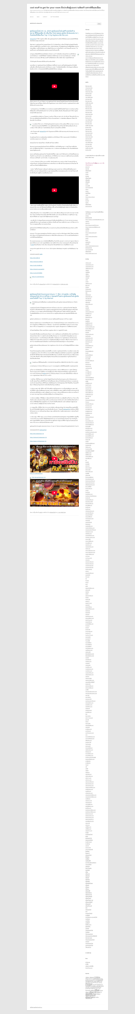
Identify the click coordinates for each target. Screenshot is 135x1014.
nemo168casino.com (90, 550)
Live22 (86, 490)
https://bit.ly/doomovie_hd (37, 433)
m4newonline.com (89, 511)
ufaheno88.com (89, 776)
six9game (87, 708)
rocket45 (87, 663)
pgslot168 (87, 599)
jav (86, 460)
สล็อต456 (87, 875)
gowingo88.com (89, 437)
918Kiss (87, 287)
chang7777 (87, 375)
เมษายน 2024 (88, 138)
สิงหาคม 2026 (88, 86)
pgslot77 (87, 601)
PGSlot (87, 597)
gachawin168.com (89, 422)
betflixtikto (88, 336)
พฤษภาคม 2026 (89, 91)
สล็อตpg (87, 887)
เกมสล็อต (87, 921)
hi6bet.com (88, 447)
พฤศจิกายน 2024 (89, 125)
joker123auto (88, 467)
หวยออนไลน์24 (88, 913)
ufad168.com (88, 774)
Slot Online (88, 716)
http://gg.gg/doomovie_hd (38, 477)
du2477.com (88, 385)
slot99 (86, 172)
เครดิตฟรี (87, 923)
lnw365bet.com (89, 494)
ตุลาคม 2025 (88, 105)
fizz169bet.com (88, 409)
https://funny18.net (90, 197)
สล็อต (86, 872)
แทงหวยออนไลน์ (89, 945)
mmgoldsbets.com (89, 535)
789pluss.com (88, 283)
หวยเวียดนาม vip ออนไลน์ (91, 917)
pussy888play (88, 644)
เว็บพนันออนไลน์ (89, 930)
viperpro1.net (88, 800)
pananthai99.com (89, 573)
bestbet (87, 332)
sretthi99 (87, 727)
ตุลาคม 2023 (88, 150)
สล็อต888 (87, 180)
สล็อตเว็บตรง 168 (89, 900)
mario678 (87, 520)
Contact (45, 16)
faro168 (87, 398)
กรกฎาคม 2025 (88, 110)
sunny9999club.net (89, 738)
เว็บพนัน (87, 928)
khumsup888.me (89, 477)
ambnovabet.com (89, 311)
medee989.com (89, 526)
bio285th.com (88, 347)
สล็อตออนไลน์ (88, 894)
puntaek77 (87, 639)
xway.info (87, 823)
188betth (87, 276)
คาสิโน (87, 832)
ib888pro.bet (88, 452)
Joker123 (87, 466)
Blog (38, 16)
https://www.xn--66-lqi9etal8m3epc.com (94, 219)
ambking (87, 309)
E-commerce (88, 387)
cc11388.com (88, 372)
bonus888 (87, 358)
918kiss (87, 215)
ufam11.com (88, 778)
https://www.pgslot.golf (90, 232)
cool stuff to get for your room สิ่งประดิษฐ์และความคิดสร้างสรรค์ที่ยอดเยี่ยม (65, 7)
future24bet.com (89, 420)
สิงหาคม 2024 (88, 131)
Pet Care (87, 577)
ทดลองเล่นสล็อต (89, 840)
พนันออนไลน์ (88, 855)
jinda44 (87, 176)
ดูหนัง (32, 244)
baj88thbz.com (88, 323)
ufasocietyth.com (89, 783)
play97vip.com (88, 620)
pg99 (86, 586)
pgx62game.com (89, 616)
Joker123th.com (89, 471)
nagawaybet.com (89, 546)
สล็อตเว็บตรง (88, 170)
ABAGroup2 (88, 294)
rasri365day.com (89, 648)
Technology (88, 744)
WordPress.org (88, 968)
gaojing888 (87, 426)
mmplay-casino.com (90, 537)
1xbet (86, 195)
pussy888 (87, 185)
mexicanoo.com (89, 531)
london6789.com (89, 499)
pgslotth (87, 614)
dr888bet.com (88, 383)
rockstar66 (87, 665)
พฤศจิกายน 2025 (89, 103)
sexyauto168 (88, 699)
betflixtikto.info (89, 338)
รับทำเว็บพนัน (88, 868)
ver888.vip (87, 798)
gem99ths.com (88, 428)
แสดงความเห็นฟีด (89, 966)
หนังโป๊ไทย (87, 193)
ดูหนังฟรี (87, 244)
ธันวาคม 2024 (88, 123)
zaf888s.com (88, 827)
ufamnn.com (88, 780)
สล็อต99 (87, 885)
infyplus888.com (89, 456)
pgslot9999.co (88, 607)
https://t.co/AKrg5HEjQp (36, 473)
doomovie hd (88, 206)
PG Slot (87, 580)
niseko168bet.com (89, 554)
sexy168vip (88, 697)
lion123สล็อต (88, 486)
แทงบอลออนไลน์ (89, 943)
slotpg (86, 191)
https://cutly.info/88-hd (36, 265)
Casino (87, 370)
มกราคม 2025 (88, 121)
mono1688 (87, 539)
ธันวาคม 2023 (88, 146)
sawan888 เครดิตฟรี (89, 682)
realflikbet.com (88, 650)
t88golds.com (88, 740)
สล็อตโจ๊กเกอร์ (88, 906)
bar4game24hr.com (90, 326)
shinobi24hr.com (89, 703)
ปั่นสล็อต (87, 851)
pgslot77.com (88, 603)
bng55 (86, 353)
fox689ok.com (88, 411)
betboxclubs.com (89, 334)
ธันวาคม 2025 (88, 101)
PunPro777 (88, 633)
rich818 (87, 657)
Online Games (88, 569)
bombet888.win (89, 355)
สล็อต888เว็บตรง (89, 883)
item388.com (88, 458)
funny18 (87, 419)
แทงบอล (87, 941)
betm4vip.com (88, 341)
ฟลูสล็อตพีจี (88, 860)
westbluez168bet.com (90, 810)
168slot (87, 270)
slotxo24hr (87, 723)
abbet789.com (88, 296)
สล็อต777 (99, 992)
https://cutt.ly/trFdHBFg (36, 273)
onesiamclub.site (89, 565)
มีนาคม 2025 (88, 118)
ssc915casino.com (89, 733)
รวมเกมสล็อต (88, 864)
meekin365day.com (90, 528)
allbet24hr (87, 302)
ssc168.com (88, 731)
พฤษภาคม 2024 (89, 137)
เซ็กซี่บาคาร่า (88, 924)
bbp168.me (88, 330)
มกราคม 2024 (88, 144)
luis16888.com (88, 505)
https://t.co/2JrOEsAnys (38, 276)
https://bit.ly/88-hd (35, 258)
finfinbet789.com (89, 404)
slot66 (86, 174)
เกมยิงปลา (87, 919)
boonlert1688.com (89, 360)
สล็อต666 (87, 879)
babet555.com (88, 317)
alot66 (86, 306)
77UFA (86, 281)
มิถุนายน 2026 (88, 89)
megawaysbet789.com (90, 530)
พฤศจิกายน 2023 (89, 148)
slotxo (86, 189)
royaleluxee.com (89, 669)
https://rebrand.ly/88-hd (36, 261)
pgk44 (86, 593)
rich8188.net (88, 659)
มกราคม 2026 (88, 99)
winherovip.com (89, 813)
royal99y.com (88, 667)
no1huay (87, 556)
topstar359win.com (89, 759)
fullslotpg (87, 415)
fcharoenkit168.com (90, 400)
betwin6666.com (89, 345)
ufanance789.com (89, 781)
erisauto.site (88, 388)
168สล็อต (87, 272)
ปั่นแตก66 (87, 990)
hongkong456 (88, 449)
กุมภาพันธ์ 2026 (88, 97)
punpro (87, 627)
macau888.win (88, 516)
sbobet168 (87, 684)
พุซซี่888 (87, 229)
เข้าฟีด (86, 964)
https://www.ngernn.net (91, 253)
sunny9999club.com (90, 736)
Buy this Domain (55, 16)
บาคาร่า (87, 231)
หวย (86, 911)
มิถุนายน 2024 (88, 135)
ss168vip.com (88, 729)
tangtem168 (88, 742)
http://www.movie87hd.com (92, 225)
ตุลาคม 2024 (88, 127)
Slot (86, 714)
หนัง (86, 907)
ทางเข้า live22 (88, 842)
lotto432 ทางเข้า (89, 501)
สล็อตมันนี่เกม (88, 892)
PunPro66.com (88, 631)
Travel (86, 765)
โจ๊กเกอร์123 (88, 947)
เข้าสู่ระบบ (87, 962)
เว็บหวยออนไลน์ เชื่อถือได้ (91, 936)
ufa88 (86, 768)
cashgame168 (88, 368)
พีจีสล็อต (87, 857)
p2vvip (87, 571)
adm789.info (88, 298)
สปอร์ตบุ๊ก (87, 870)
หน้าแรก (31, 16)
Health (87, 441)
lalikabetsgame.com (90, 484)
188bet (87, 274)
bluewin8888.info (89, 351)
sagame (87, 221)
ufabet (87, 770)
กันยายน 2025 (88, 106)
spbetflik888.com (89, 725)
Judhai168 (87, 475)
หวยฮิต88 (87, 915)
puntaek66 (87, 637)
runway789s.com (89, 672)
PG (86, 578)
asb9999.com (88, 313)
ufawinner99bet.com (90, 787)
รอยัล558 (87, 866)
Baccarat (87, 319)
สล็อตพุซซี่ (87, 891)
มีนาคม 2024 (88, 140)
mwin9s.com (88, 545)
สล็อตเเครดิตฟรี (88, 902)
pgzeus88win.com (89, 618)
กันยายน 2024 (88, 129)
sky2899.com (88, 712)
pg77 (86, 584)
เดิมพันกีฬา (87, 926)
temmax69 (87, 746)
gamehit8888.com (89, 424)
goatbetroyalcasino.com (91, 432)
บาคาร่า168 (88, 847)
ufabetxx (87, 772)
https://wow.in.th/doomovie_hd (38, 441)
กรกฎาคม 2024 (88, 133)
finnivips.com (88, 405)
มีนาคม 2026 (88, 95)
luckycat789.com (89, 503)
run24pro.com (88, 671)
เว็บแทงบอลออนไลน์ (89, 939)
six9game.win (88, 710)
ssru (86, 734)
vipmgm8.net (88, 802)
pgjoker (87, 592)
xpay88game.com (89, 821)
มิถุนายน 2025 (88, 112)
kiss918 (87, 200)
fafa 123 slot (88, 396)
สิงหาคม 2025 (88, 108)
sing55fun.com (88, 704)
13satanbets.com (89, 264)
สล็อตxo (87, 889)
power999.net (88, 622)
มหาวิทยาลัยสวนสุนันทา (90, 862)
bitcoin (87, 349)
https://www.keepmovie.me (91, 246)
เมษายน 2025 (88, 116)
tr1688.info (87, 761)
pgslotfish (87, 612)
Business (87, 362)
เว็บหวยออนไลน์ (89, 934)
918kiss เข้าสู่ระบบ (88, 978)
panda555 (87, 575)
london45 (87, 498)
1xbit (86, 279)
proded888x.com (89, 624)
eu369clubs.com (89, 394)
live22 (86, 240)
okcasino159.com (89, 561)
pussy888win (88, 646)
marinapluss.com (89, 518)
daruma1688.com (89, 379)
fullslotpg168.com (89, 417)
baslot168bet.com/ (89, 328)
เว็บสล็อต (87, 932)
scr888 (86, 689)
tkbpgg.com (88, 751)
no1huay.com (88, 558)
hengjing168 (88, 445)
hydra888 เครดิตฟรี (89, 451)
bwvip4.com (88, 364)
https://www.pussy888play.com (92, 227)
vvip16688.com (88, 804)
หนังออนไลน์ (33, 39)
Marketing (87, 524)
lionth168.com (88, 488)
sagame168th (88, 678)
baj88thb (87, 321)
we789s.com (88, 808)
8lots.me (87, 285)
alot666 (87, 308)
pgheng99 (87, 590)
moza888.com (88, 543)
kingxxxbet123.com (90, 482)
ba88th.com (88, 315)
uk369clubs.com (89, 789)
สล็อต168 (87, 874)
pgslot (86, 199)
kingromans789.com (90, 481)
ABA (86, 293)
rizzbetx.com (88, 661)
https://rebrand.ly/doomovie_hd (38, 437)
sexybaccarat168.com (90, 701)
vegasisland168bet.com (90, 795)
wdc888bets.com (89, 806)
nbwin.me (87, 548)
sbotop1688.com (89, 686)
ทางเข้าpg (87, 844)
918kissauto (88, 289)
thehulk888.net (88, 748)
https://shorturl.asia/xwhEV (37, 269)
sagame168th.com (89, 680)
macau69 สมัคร (88, 514)
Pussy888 (87, 640)
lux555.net (87, 507)
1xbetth (87, 278)
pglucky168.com (89, 595)
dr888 (86, 381)
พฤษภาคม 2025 (89, 114)
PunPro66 (87, 629)
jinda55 (94, 981)
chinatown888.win (89, 377)
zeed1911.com (88, 830)
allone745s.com (89, 304)
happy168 (87, 439)
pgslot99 (87, 605)
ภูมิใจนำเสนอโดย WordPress (36, 1007)
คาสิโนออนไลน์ (88, 834)
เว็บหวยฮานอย (88, 938)
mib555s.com (88, 533)
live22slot (87, 492)
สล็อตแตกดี (87, 904)
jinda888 (87, 464)
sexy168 (87, 695)
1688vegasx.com (89, 268)
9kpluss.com (88, 291)
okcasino (87, 560)
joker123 (87, 167)
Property (87, 625)
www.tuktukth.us (89, 819)
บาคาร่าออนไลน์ (89, 187)
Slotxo (86, 721)
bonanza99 (88, 357)
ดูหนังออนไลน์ (66, 409)
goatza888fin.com (89, 434)
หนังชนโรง (87, 242)
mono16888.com (89, 541)
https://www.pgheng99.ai (91, 236)
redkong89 (87, 652)
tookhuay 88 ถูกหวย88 (90, 757)
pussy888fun (88, 642)
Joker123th (87, 469)
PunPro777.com (89, 635)
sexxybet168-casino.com (91, 691)
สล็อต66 (87, 877)
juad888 (87, 473)
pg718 (86, 582)
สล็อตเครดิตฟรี (88, 896)
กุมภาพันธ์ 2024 (88, 142)
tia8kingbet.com (89, 750)
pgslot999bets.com (89, 608)
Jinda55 (87, 462)
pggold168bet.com (89, 588)
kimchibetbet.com (89, 479)
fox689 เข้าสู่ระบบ (88, 979)
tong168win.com (89, 753)
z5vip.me (87, 825)
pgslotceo (87, 610)
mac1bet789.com (89, 513)
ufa (86, 766)
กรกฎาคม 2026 (88, 88)
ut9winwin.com (89, 793)
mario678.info (88, 522)
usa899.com (88, 791)
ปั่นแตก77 (87, 853)
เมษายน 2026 (88, 93)
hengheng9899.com (90, 443)
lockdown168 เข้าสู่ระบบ (90, 496)
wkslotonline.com (89, 815)
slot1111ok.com (89, 718)
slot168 (87, 168)
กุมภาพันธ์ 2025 (88, 120)
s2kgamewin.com (89, 674)
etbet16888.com (89, 390)
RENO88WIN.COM (89, 654)
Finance (87, 402)
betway (87, 343)
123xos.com (88, 262)
